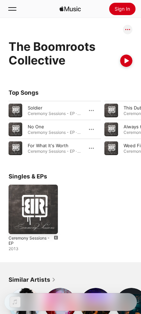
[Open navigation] (12, 8)
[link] (32, 279)
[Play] (126, 61)
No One (36, 126)
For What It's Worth (48, 145)
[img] (70, 9)
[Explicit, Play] (111, 110)
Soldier (35, 108)
